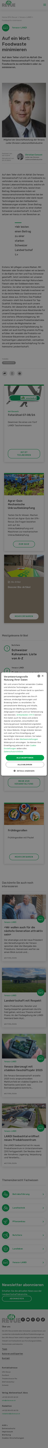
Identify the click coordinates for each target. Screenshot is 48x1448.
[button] (24, 770)
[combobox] (38, 676)
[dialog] (24, 724)
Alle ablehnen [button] (25, 764)
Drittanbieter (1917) (25, 714)
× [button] (42, 676)
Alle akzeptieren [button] (25, 757)
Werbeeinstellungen (29, 739)
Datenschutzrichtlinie (13, 751)
